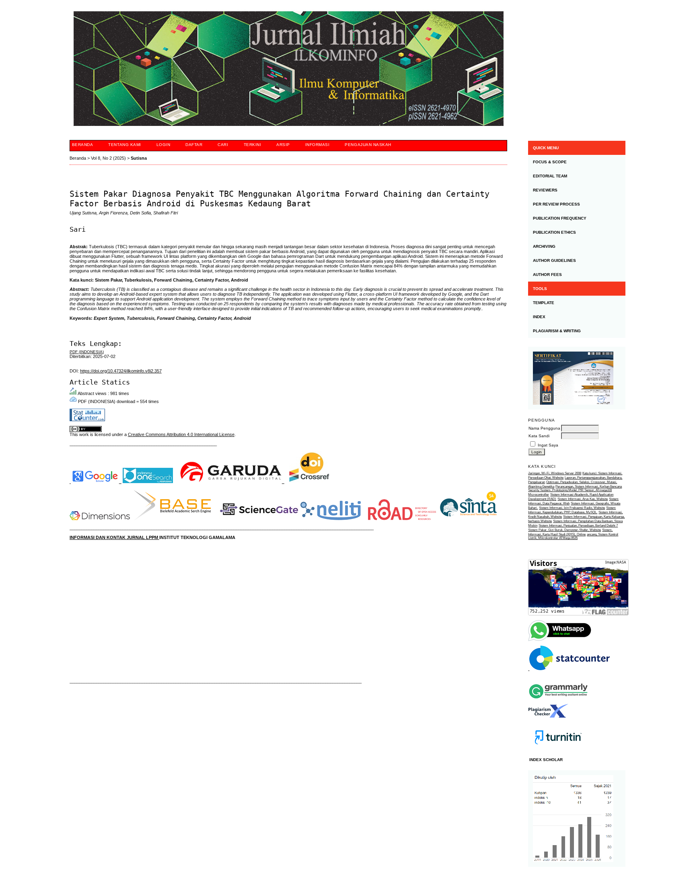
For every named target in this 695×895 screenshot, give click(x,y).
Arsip (283, 144)
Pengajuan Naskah (368, 144)
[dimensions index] (100, 518)
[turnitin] (558, 751)
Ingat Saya (548, 445)
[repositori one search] (148, 481)
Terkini (252, 144)
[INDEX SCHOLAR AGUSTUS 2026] (576, 818)
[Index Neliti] (330, 518)
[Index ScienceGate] (259, 518)
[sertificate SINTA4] (576, 378)
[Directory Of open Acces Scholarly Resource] (402, 518)
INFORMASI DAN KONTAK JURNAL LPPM (114, 537)
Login (163, 144)
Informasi (317, 144)
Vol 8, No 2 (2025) (108, 158)
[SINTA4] (468, 518)
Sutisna (139, 158)
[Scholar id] (95, 481)
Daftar (193, 144)
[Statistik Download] (569, 669)
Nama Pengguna (544, 428)
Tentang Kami (124, 144)
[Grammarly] (558, 702)
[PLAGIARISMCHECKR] (548, 716)
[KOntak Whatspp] (560, 640)
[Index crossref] (309, 481)
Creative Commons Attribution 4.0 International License (181, 434)
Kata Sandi (538, 436)
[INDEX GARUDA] (231, 481)
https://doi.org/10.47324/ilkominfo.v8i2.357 (121, 370)
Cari (223, 144)
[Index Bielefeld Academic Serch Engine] (172, 518)
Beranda (82, 144)
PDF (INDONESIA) (87, 352)
